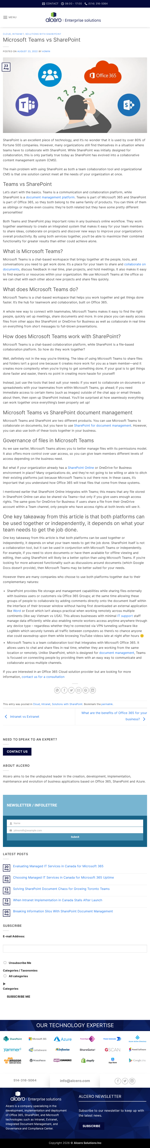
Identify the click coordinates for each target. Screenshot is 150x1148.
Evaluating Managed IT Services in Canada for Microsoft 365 (58, 866)
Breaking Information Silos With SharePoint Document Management (63, 911)
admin (46, 51)
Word (17, 611)
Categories (10, 988)
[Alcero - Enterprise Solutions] (75, 17)
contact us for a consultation (43, 677)
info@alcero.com (75, 1080)
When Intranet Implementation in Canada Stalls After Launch (57, 900)
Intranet (18, 34)
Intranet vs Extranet (24, 716)
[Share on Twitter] (71, 690)
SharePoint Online (81, 468)
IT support (125, 616)
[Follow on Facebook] (118, 1081)
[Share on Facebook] (64, 690)
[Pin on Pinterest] (85, 690)
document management (116, 653)
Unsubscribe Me (19, 962)
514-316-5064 (25, 1080)
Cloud (7, 34)
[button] (10, 17)
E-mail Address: (14, 936)
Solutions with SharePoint (43, 34)
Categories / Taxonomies (20, 970)
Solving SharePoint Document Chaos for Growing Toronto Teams (61, 889)
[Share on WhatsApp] (57, 690)
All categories (18, 976)
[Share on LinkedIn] (92, 690)
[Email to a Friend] (78, 690)
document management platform (50, 197)
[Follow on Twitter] (125, 1081)
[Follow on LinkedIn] (132, 1081)
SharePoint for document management (102, 425)
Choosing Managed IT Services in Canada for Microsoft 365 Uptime (63, 877)
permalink (107, 704)
